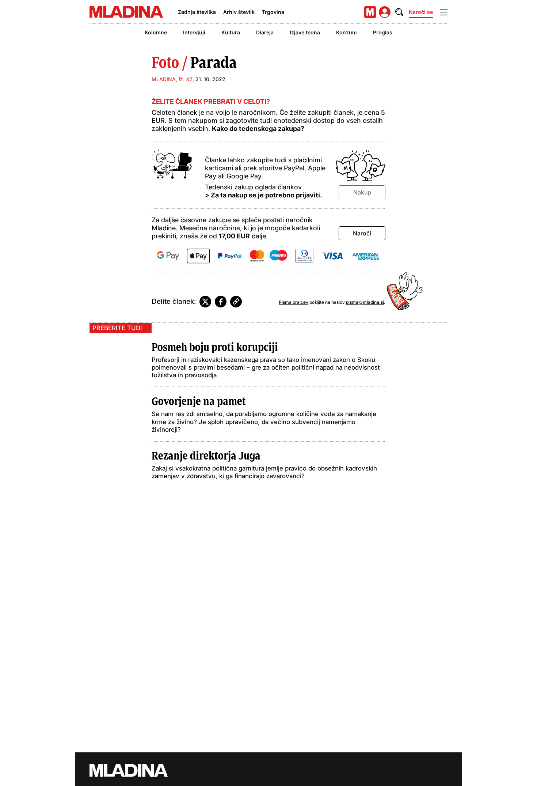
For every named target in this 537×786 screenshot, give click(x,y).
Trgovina (273, 12)
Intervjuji (194, 32)
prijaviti (308, 195)
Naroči (362, 233)
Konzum (346, 32)
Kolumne (156, 32)
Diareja (265, 32)
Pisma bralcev (293, 302)
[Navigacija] (444, 12)
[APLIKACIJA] (370, 12)
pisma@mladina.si (365, 302)
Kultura (230, 32)
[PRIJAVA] (385, 12)
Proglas (382, 32)
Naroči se (421, 12)
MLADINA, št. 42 (172, 79)
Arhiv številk (239, 12)
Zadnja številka (197, 12)
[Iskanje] (399, 12)
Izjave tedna (305, 32)
